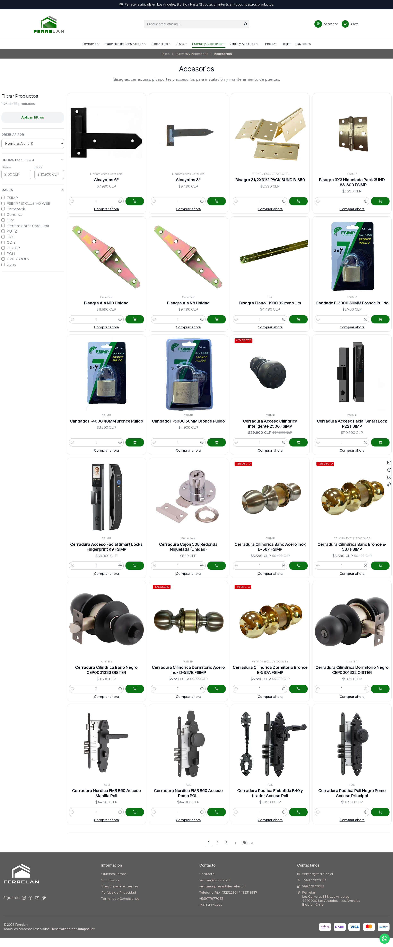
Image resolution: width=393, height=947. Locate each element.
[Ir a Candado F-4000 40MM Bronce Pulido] (106, 374)
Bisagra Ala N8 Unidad (188, 303)
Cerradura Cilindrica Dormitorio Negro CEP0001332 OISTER (351, 670)
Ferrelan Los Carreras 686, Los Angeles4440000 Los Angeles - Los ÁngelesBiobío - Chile (331, 898)
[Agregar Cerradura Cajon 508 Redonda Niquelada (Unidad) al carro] (216, 566)
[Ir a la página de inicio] (49, 24)
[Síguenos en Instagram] (24, 897)
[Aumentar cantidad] (120, 201)
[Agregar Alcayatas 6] (134, 201)
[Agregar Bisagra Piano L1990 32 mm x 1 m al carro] (298, 319)
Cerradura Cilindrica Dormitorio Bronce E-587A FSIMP (270, 670)
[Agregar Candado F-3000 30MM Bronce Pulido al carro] (380, 319)
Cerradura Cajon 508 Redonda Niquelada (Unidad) (188, 547)
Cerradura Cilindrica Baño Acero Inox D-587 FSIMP (270, 547)
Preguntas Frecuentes (119, 886)
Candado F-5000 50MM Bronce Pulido (188, 421)
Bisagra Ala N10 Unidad (106, 303)
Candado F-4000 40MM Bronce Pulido (106, 421)
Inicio (165, 53)
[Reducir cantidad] (72, 201)
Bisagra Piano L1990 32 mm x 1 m (270, 303)
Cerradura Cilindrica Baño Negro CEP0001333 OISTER (106, 670)
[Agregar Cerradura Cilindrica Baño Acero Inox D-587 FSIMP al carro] (298, 566)
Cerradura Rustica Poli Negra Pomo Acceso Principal (352, 793)
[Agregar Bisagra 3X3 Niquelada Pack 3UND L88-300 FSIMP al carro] (380, 201)
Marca (7, 190)
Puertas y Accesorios (191, 53)
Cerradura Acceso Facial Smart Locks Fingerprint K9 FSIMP (106, 547)
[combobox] (196, 24)
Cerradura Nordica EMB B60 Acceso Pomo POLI (188, 793)
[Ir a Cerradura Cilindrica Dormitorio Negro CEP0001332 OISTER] (352, 620)
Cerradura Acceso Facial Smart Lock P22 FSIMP (352, 424)
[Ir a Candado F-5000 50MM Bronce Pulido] (188, 374)
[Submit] (245, 24)
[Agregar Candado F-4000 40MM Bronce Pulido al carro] (134, 442)
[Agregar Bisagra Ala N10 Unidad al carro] (134, 319)
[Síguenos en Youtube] (37, 897)
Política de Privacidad (118, 892)
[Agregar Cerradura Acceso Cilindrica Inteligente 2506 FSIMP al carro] (298, 442)
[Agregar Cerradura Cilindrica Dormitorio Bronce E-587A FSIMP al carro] (298, 689)
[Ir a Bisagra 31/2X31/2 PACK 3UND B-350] (270, 132)
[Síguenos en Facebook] (30, 897)
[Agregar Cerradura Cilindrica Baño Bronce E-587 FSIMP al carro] (380, 566)
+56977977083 (211, 899)
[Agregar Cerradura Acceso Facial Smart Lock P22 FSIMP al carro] (380, 442)
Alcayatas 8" (188, 179)
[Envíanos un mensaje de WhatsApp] (384, 938)
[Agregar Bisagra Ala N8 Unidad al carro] (216, 319)
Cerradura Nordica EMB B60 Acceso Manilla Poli (106, 793)
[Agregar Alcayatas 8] (216, 201)
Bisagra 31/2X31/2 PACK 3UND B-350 (270, 179)
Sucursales (110, 880)
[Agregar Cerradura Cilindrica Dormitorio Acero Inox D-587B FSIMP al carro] (216, 689)
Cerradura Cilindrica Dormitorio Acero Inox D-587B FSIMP (188, 670)
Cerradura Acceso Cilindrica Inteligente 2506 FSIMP (270, 424)
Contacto (207, 874)
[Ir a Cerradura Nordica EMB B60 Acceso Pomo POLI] (188, 743)
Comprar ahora (106, 209)
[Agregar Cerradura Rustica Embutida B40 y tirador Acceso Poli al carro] (298, 812)
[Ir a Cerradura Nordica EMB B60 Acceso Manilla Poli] (106, 743)
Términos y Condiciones (120, 899)
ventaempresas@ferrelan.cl (222, 886)
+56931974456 (210, 905)
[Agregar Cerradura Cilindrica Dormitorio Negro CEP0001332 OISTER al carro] (380, 689)
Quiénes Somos (113, 874)
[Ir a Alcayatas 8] (188, 132)
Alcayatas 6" (106, 179)
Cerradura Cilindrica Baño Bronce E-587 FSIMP (351, 547)
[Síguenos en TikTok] (44, 897)
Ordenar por (12, 134)
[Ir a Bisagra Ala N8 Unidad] (188, 256)
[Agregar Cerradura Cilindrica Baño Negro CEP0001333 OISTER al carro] (134, 689)
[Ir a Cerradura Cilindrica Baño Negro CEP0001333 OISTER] (106, 620)
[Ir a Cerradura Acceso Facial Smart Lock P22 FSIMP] (352, 374)
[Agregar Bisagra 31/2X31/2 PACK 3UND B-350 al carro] (298, 201)
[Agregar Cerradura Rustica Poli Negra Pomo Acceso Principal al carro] (380, 812)
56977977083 (313, 886)
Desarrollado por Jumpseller (73, 929)
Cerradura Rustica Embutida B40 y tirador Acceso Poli (270, 793)
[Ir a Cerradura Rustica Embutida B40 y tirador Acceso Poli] (270, 743)
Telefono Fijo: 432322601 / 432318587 (228, 892)
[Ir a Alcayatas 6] (106, 132)
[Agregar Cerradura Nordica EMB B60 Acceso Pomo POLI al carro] (216, 812)
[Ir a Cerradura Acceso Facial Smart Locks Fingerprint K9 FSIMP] (106, 497)
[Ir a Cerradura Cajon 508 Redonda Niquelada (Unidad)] (188, 497)
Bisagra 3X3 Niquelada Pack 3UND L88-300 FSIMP (352, 182)
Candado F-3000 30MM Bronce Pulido (352, 303)
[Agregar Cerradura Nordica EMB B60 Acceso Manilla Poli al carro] (134, 812)
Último (247, 843)
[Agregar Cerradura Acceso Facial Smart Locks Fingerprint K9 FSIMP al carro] (134, 566)
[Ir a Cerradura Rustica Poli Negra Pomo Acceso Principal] (352, 743)
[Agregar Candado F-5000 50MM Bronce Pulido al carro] (216, 442)
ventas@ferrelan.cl (214, 880)
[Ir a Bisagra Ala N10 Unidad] (106, 256)
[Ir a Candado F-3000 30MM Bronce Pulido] (352, 256)
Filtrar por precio (17, 160)
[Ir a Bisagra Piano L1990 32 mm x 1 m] (270, 256)
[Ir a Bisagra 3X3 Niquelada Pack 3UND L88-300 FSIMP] (352, 132)
